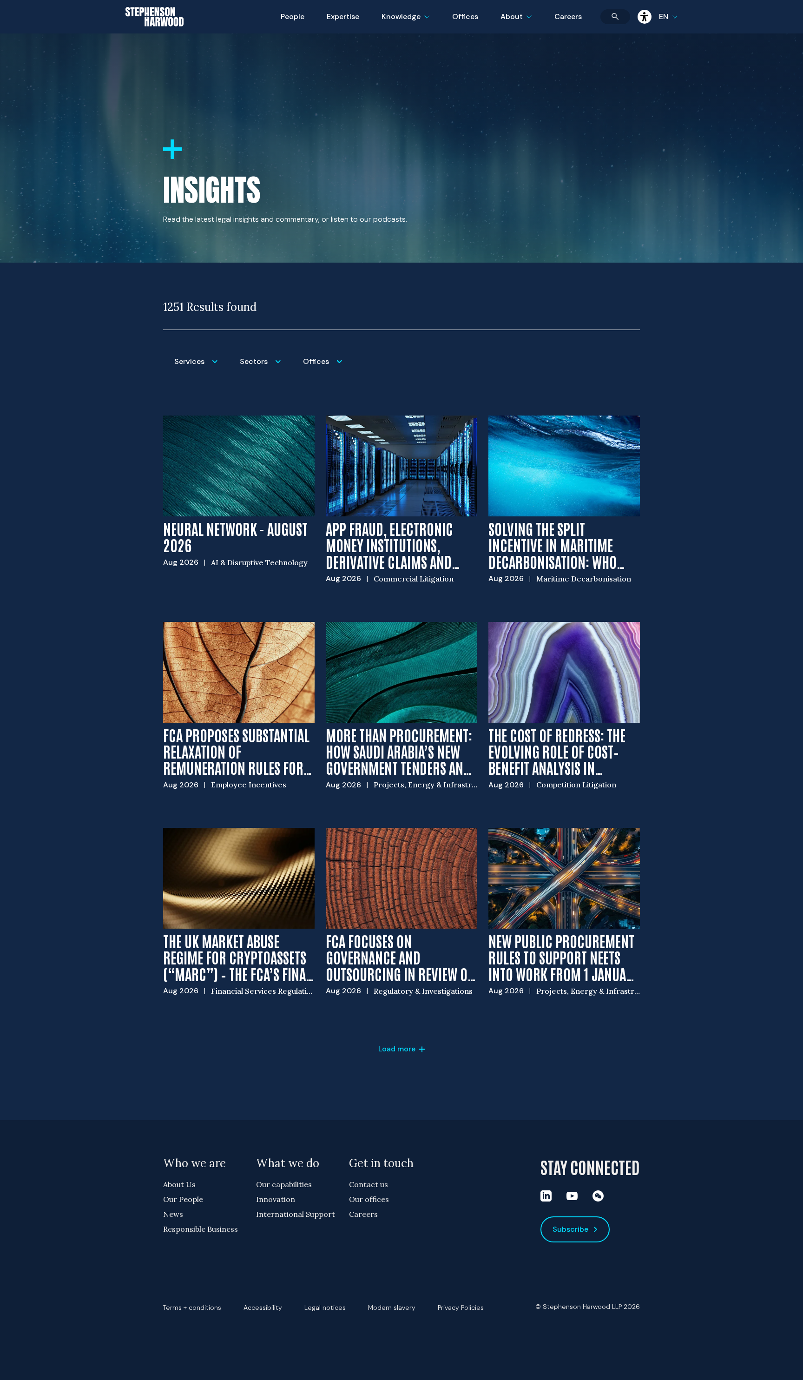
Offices (465, 16)
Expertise (343, 16)
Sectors (266, 367)
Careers (568, 16)
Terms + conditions (192, 1307)
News (173, 1214)
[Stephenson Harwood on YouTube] (572, 1196)
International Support (295, 1214)
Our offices (369, 1199)
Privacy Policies (461, 1307)
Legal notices (325, 1307)
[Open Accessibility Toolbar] (645, 17)
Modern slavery (391, 1307)
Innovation (275, 1199)
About (521, 22)
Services (201, 367)
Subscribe (570, 1229)
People (292, 16)
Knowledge (404, 22)
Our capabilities (284, 1184)
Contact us (368, 1184)
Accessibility (263, 1307)
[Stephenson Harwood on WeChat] (598, 1196)
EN (663, 16)
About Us (179, 1184)
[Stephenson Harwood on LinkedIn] (546, 1196)
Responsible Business (200, 1229)
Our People (183, 1199)
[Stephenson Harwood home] (154, 33)
